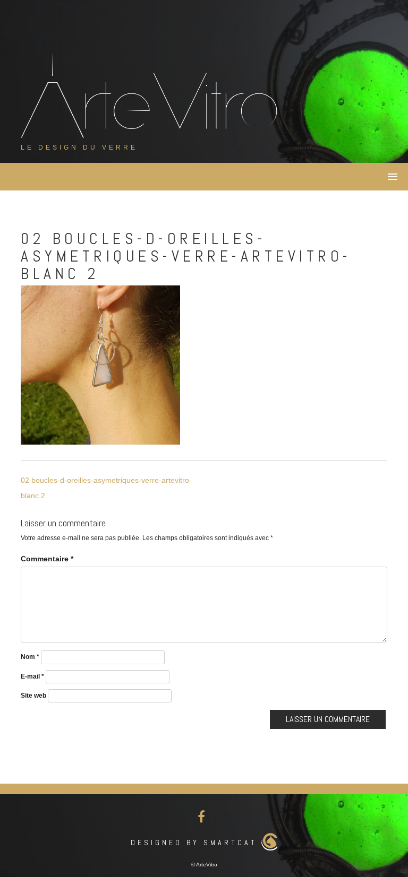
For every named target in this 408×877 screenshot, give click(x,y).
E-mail (32, 676)
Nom (30, 657)
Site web (33, 695)
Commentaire (47, 558)
